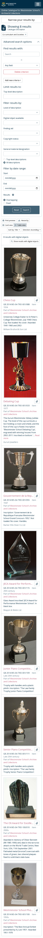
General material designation (16, 149)
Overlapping (11, 200)
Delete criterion (22, 72)
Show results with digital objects (25, 241)
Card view (9, 225)
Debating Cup (11, 401)
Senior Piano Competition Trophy (18, 749)
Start (5, 173)
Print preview (10, 220)
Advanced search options (17, 41)
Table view (21, 225)
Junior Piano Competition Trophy (18, 668)
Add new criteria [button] (12, 80)
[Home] (9, 4)
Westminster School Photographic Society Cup (18, 910)
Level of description (12, 107)
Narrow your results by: (21, 19)
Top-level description (12, 91)
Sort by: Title (13, 230)
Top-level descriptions (16, 159)
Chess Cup (9, 300)
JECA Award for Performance (18, 583)
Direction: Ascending (31, 230)
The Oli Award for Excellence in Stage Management (18, 823)
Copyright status (11, 138)
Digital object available (13, 118)
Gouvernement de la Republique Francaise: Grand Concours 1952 (18, 495)
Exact (8, 203)
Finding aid (8, 128)
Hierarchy (24, 220)
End (5, 183)
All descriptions (13, 162)
